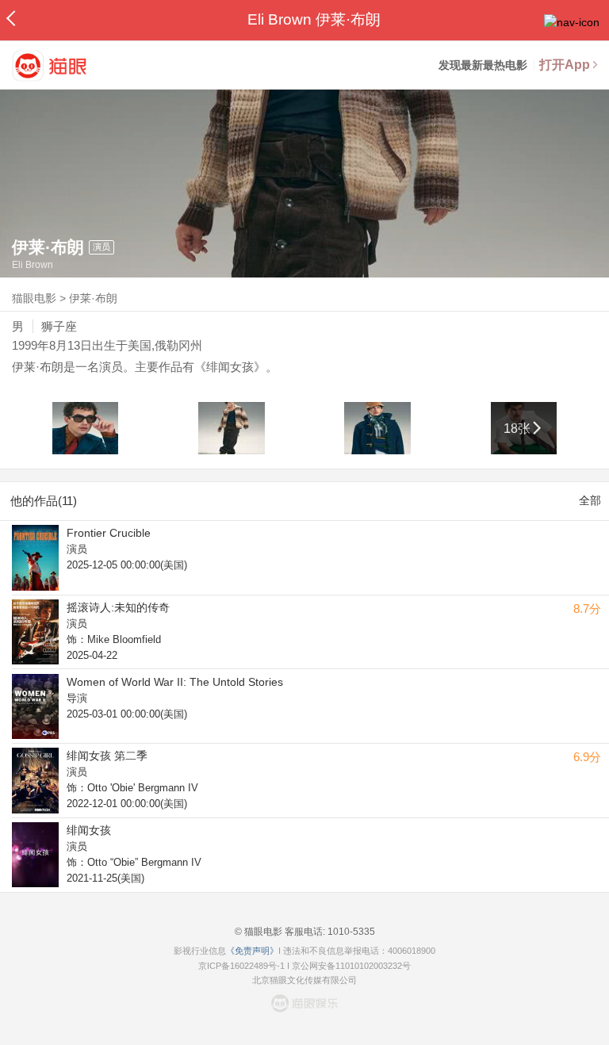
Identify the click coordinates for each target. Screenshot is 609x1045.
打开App (564, 64)
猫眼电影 (34, 298)
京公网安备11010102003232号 (351, 965)
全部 (590, 500)
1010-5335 (350, 931)
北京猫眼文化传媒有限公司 (304, 980)
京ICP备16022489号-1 (241, 965)
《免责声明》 (252, 950)
